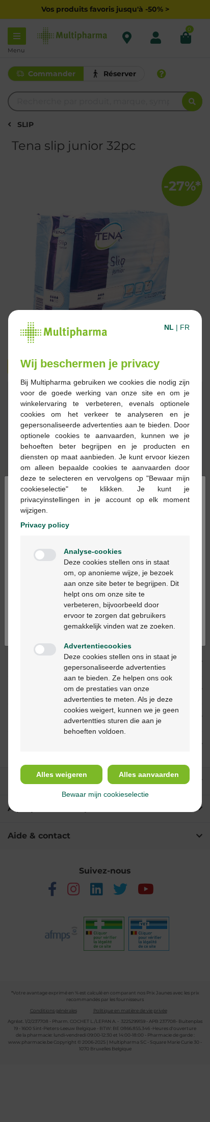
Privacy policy (44, 525)
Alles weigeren (61, 774)
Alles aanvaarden (149, 774)
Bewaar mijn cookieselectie (105, 794)
